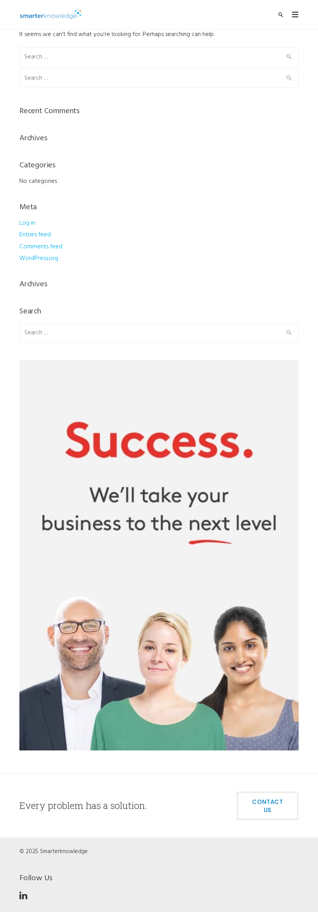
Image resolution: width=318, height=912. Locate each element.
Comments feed (40, 247)
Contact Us (267, 806)
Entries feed (35, 235)
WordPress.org (38, 258)
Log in (27, 223)
